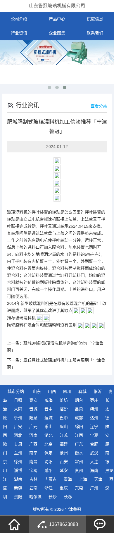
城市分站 (16, 391)
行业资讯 (19, 33)
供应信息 (95, 18)
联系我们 (95, 33)
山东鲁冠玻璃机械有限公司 (57, 5)
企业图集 (57, 33)
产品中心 (57, 18)
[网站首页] (14, 524)
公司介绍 (19, 18)
